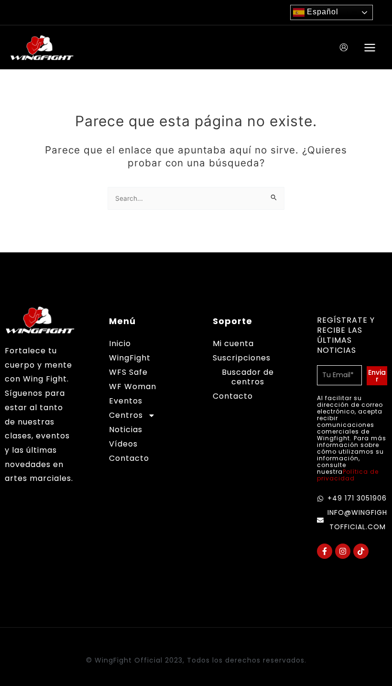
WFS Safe (128, 372)
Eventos (125, 400)
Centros (126, 415)
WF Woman (132, 386)
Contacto (129, 458)
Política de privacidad (348, 475)
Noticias (125, 429)
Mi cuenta (233, 343)
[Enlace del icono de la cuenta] (343, 47)
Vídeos (123, 443)
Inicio (120, 343)
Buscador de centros (248, 377)
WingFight (130, 357)
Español (321, 12)
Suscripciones (242, 357)
